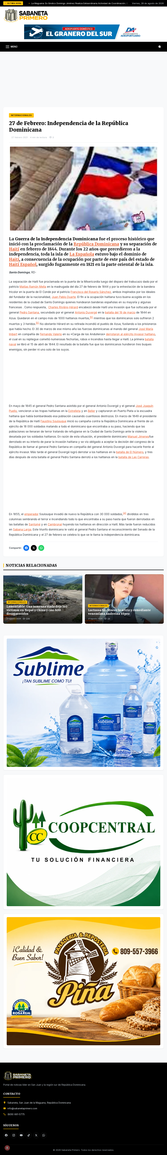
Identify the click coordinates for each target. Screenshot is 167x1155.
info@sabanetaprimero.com (22, 1108)
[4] (124, 513)
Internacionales (21, 115)
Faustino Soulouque (53, 421)
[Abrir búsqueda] (160, 47)
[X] (34, 548)
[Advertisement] (83, 76)
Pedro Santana (29, 312)
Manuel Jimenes (138, 436)
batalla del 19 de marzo (120, 312)
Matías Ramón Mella (33, 286)
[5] (91, 317)
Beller (91, 411)
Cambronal (55, 524)
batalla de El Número (129, 452)
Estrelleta (74, 411)
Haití (14, 249)
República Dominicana (96, 244)
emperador (31, 514)
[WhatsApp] (41, 548)
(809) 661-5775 (16, 1114)
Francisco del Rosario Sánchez (91, 292)
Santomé (34, 524)
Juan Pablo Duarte (64, 297)
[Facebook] (26, 548)
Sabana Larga (22, 529)
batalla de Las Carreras (133, 457)
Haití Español (23, 264)
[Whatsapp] (44, 1135)
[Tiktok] (29, 1135)
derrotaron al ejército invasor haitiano (130, 334)
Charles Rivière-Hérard (63, 307)
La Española (81, 254)
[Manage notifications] (7, 1147)
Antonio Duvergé (86, 312)
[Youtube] (21, 1135)
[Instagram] (14, 1135)
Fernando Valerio (51, 334)
